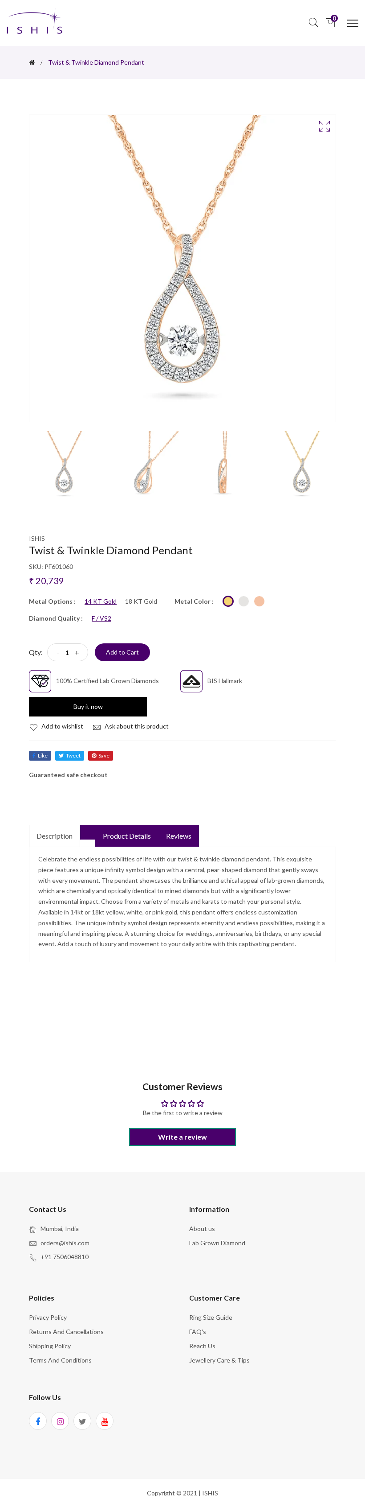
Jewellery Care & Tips (219, 1360)
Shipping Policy (50, 1346)
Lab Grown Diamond (217, 1243)
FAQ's (197, 1331)
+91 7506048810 (65, 1256)
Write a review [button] (182, 1136)
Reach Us (202, 1346)
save (104, 755)
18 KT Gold (141, 601)
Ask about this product (136, 726)
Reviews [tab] (178, 836)
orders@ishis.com (65, 1243)
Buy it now (88, 706)
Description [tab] (54, 836)
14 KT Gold (101, 601)
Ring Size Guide (210, 1317)
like (43, 755)
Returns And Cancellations (66, 1331)
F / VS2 (101, 618)
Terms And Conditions (60, 1360)
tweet (73, 755)
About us (202, 1228)
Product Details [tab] (127, 836)
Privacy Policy (48, 1317)
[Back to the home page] (32, 62)
